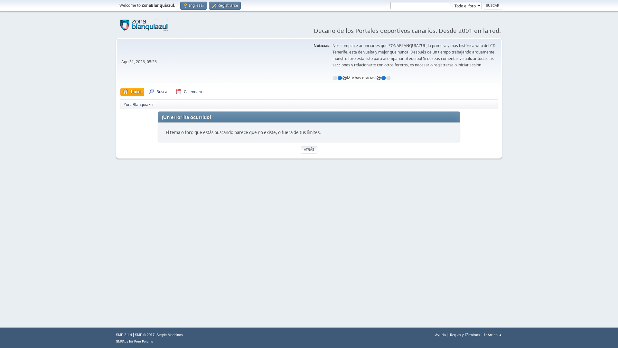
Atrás (309, 149)
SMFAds (122, 341)
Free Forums (143, 341)
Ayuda (440, 334)
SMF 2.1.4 (124, 335)
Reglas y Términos (465, 334)
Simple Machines (169, 335)
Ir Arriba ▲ (493, 334)
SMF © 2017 (144, 335)
